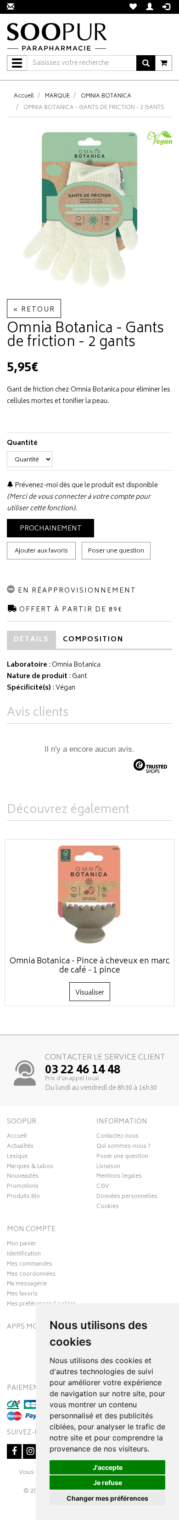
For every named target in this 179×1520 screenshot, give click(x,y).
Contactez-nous (117, 1137)
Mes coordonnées (31, 1275)
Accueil (24, 96)
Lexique (17, 1157)
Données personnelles (126, 1197)
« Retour (34, 310)
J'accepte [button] (108, 1467)
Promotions (23, 1187)
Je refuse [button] (107, 1482)
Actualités (20, 1147)
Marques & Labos (30, 1167)
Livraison (108, 1167)
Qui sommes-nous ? (123, 1147)
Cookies (107, 1207)
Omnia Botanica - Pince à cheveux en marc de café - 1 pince (90, 966)
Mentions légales (119, 1177)
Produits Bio (23, 1197)
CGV (102, 1187)
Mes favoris (22, 1295)
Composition (93, 639)
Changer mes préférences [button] (107, 1498)
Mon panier (21, 1245)
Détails (31, 639)
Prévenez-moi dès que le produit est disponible (85, 485)
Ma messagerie (27, 1285)
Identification (24, 1255)
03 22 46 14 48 (82, 1070)
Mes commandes (29, 1265)
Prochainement (51, 529)
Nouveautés (23, 1177)
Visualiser (89, 993)
